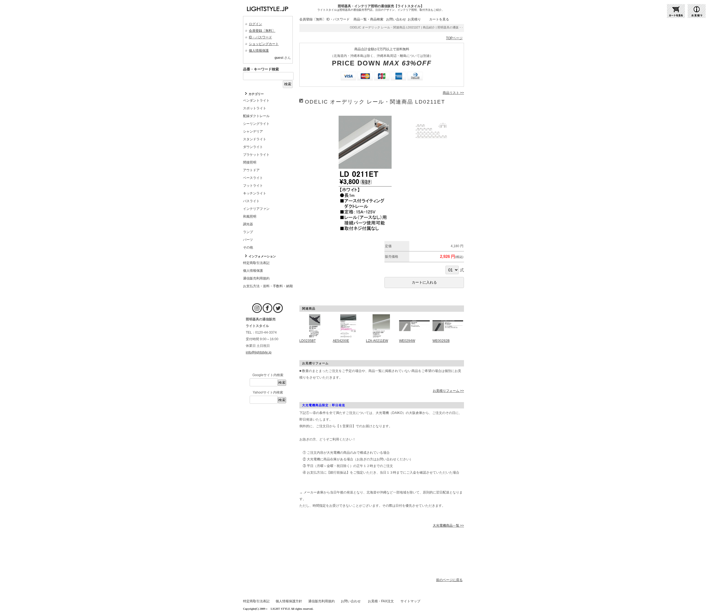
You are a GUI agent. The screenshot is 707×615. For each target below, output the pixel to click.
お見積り (414, 19)
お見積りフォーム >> (448, 391)
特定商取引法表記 (256, 601)
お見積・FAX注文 (381, 601)
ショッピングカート (264, 44)
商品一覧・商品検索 (368, 19)
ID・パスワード (260, 37)
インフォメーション (262, 256)
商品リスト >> (453, 93)
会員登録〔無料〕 (262, 31)
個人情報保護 (259, 50)
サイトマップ (410, 601)
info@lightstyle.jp (258, 352)
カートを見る (439, 19)
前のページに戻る (449, 580)
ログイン (255, 24)
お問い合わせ (396, 19)
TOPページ (454, 38)
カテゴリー (256, 94)
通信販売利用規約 (321, 601)
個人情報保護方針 (289, 601)
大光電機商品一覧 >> (448, 525)
